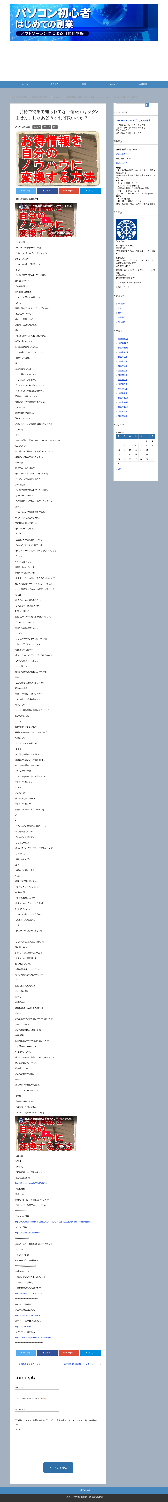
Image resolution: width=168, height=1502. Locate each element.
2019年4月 (122, 380)
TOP (29, 97)
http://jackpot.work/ (23, 1326)
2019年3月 (122, 384)
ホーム (25, 84)
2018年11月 (123, 402)
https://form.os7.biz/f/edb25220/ (28, 1293)
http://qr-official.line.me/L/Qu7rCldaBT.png (33, 1337)
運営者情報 (85, 1490)
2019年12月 (123, 343)
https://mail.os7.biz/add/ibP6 (27, 1233)
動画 (84, 84)
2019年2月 (122, 389)
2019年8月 (122, 361)
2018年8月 (122, 411)
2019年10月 (123, 352)
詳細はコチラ (122, 154)
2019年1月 (122, 393)
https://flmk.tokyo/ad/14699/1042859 (31, 1183)
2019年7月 (122, 366)
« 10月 (119, 469)
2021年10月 (123, 339)
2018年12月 (123, 398)
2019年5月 (122, 375)
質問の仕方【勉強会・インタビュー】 (81, 1364)
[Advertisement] (84, 62)
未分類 (121, 317)
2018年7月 (122, 416)
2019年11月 (123, 348)
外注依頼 (114, 84)
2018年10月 (123, 407)
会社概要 (143, 84)
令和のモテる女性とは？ (29, 1364)
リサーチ (46, 127)
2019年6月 (122, 371)
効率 (55, 127)
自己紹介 (55, 84)
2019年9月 (122, 357)
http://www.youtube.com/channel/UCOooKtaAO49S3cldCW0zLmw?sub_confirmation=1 (53, 1222)
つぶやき (36, 127)
